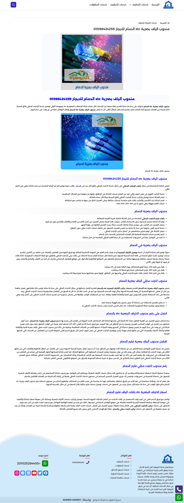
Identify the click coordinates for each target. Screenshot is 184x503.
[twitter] (39, 473)
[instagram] (16, 473)
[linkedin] (28, 473)
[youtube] (34, 473)
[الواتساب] (179, 497)
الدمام (78, 186)
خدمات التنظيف (140, 4)
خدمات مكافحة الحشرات (119, 478)
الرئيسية (155, 4)
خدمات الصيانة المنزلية (120, 474)
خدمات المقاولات (98, 4)
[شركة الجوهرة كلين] (168, 5)
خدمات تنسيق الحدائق (120, 470)
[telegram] (22, 473)
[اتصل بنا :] (179, 489)
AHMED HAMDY (72, 499)
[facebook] (45, 473)
